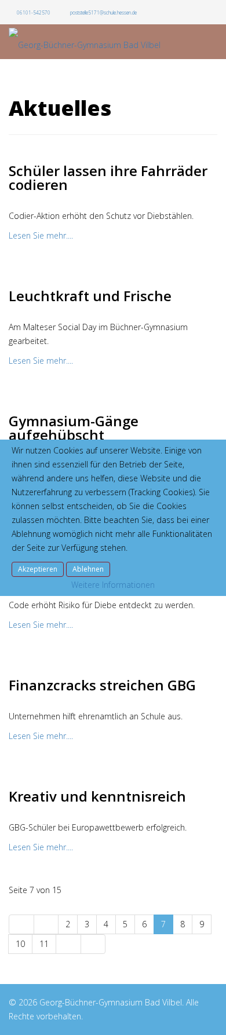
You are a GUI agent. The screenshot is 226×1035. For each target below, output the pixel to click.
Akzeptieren (37, 569)
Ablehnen (88, 569)
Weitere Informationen (113, 584)
